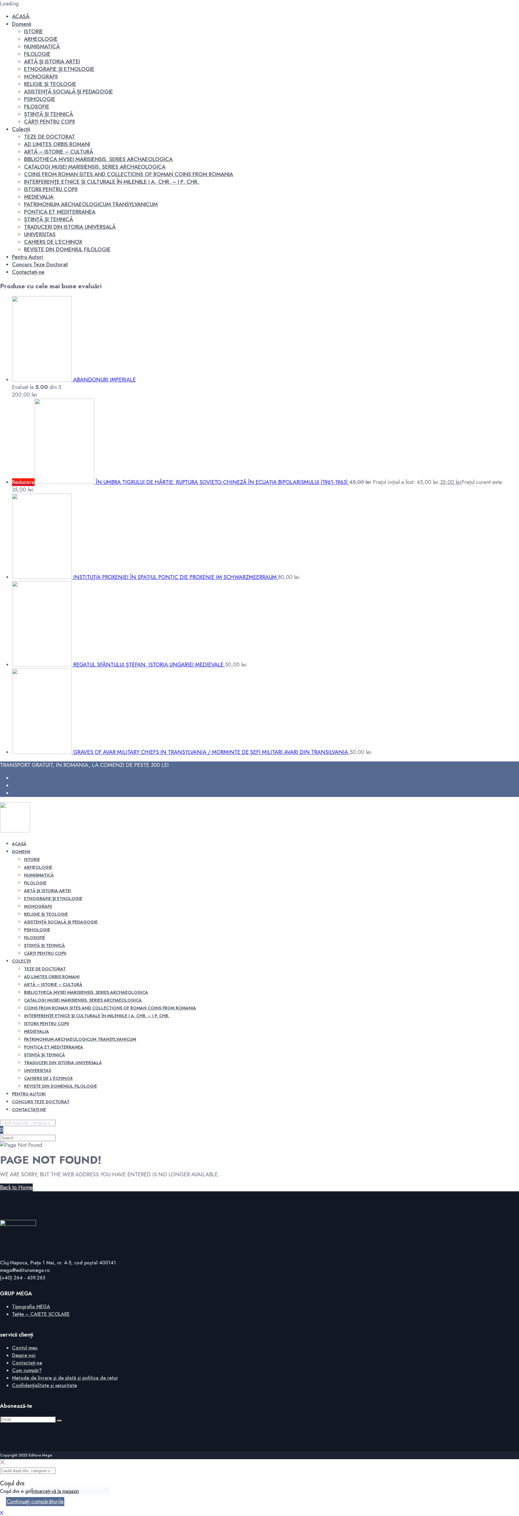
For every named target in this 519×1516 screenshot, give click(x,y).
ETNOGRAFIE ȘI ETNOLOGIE (59, 69)
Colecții (21, 129)
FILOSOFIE (36, 107)
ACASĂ (20, 16)
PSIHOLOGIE (39, 99)
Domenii (21, 24)
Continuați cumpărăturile (35, 1501)
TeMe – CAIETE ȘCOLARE (41, 1314)
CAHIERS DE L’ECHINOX (53, 242)
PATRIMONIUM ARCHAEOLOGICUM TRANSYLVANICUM (91, 204)
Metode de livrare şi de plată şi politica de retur (65, 1377)
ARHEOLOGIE (41, 39)
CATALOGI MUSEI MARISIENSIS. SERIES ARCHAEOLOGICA (94, 167)
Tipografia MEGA (31, 1306)
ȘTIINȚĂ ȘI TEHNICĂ (48, 114)
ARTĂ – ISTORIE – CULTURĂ (58, 152)
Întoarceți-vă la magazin (55, 1491)
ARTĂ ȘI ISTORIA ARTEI (52, 62)
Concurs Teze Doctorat (40, 264)
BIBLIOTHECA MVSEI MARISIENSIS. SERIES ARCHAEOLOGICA (98, 159)
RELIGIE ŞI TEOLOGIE (50, 84)
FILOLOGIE (37, 54)
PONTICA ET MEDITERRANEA (60, 212)
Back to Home (16, 1187)
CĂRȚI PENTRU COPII (49, 122)
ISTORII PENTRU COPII (50, 189)
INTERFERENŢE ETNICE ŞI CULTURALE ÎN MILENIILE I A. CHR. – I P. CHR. (111, 182)
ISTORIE (33, 31)
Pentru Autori (27, 257)
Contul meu (25, 1347)
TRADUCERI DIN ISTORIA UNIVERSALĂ (70, 227)
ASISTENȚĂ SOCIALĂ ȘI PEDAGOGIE (68, 92)
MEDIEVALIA (38, 197)
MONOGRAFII (41, 77)
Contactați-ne (28, 272)
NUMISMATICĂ (42, 47)
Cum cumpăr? (27, 1370)
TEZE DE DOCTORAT (49, 137)
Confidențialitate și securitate (44, 1385)
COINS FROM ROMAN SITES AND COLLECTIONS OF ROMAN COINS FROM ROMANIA (128, 174)
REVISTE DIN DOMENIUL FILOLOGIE (67, 249)
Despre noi (23, 1355)
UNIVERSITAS (40, 234)
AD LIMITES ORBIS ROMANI (57, 144)
